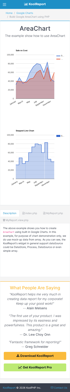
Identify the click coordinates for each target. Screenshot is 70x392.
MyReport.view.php (17, 220)
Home (9, 12)
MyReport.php (54, 213)
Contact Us (60, 387)
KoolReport (9, 387)
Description (9, 213)
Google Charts (24, 12)
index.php (31, 213)
